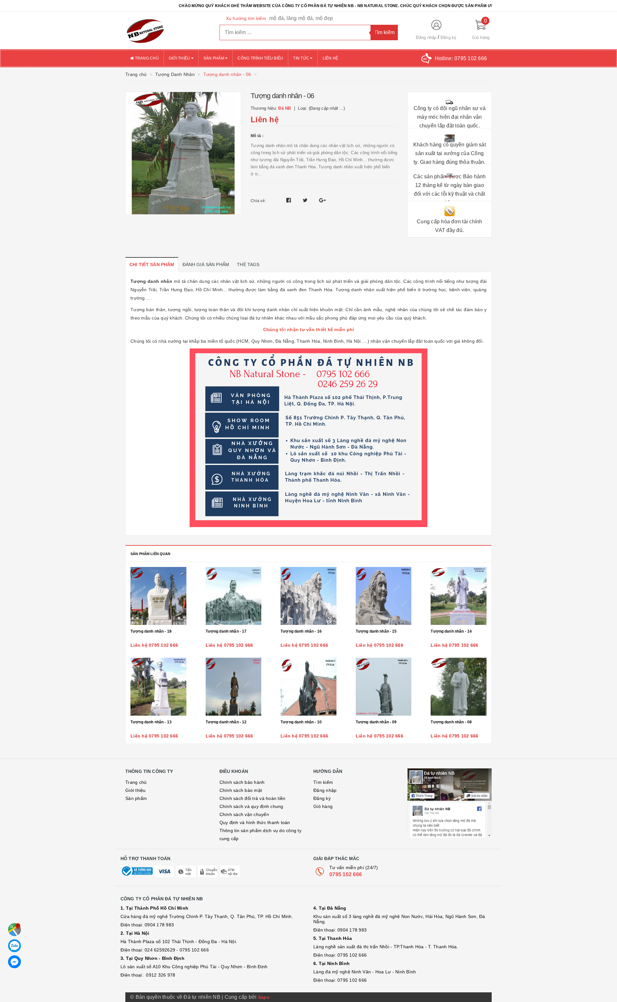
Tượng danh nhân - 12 (226, 722)
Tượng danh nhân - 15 (376, 631)
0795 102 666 (345, 874)
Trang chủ (146, 58)
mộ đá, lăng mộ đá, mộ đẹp (301, 18)
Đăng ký (449, 37)
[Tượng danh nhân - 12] (234, 687)
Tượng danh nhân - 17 (226, 631)
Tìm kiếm (323, 782)
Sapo (264, 997)
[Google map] (14, 929)
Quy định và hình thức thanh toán (254, 822)
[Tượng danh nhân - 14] (459, 596)
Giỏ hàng (323, 806)
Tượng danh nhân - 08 (451, 722)
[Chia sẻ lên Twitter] (306, 200)
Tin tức (301, 58)
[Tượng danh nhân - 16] (308, 596)
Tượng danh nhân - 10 (301, 722)
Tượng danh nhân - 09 (376, 722)
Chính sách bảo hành (242, 782)
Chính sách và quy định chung (251, 806)
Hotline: (461, 58)
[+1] (322, 200)
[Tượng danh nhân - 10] (308, 687)
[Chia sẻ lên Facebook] (289, 200)
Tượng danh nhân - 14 (451, 631)
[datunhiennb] (167, 30)
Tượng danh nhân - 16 (301, 631)
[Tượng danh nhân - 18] (158, 596)
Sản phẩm (214, 58)
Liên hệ (330, 58)
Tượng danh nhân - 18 (151, 631)
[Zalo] (14, 945)
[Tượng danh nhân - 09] (384, 687)
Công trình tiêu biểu (260, 58)
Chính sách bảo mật (240, 790)
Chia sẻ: (258, 201)
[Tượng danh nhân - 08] (459, 687)
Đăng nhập (426, 37)
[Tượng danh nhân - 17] (234, 596)
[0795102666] (14, 961)
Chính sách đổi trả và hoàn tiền (252, 798)
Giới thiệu (180, 58)
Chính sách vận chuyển (244, 814)
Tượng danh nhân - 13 (151, 722)
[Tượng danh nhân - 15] (384, 596)
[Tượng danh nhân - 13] (158, 687)
